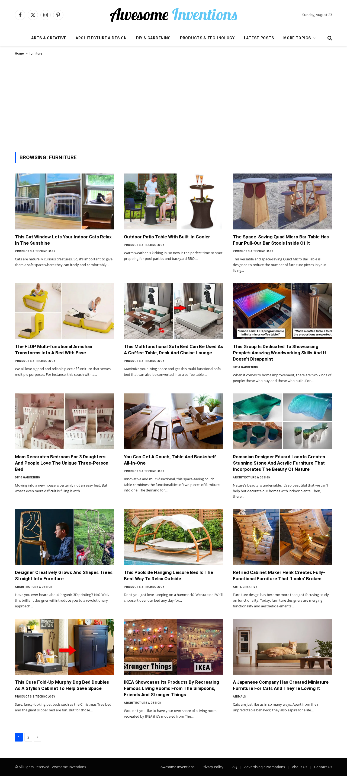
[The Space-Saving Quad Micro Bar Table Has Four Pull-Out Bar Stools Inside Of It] (282, 201)
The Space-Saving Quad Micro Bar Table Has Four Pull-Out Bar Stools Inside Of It (281, 240)
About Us (299, 766)
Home (19, 53)
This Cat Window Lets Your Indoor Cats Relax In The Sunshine (63, 240)
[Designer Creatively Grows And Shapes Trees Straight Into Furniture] (64, 537)
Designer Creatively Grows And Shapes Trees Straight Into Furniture (64, 575)
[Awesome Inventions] (173, 15)
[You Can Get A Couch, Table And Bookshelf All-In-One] (173, 421)
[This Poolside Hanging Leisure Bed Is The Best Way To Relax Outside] (173, 537)
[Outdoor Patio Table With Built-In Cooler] (173, 201)
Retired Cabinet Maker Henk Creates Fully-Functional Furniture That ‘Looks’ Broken (279, 575)
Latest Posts (259, 38)
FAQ (233, 766)
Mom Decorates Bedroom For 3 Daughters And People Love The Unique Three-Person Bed (61, 463)
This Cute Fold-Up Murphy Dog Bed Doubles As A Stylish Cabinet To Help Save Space (62, 685)
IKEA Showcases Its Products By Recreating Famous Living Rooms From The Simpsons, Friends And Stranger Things (171, 688)
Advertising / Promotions (264, 766)
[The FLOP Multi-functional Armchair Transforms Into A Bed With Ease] (64, 311)
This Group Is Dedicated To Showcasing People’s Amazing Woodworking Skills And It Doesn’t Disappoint (279, 353)
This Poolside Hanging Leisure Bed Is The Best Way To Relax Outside (168, 575)
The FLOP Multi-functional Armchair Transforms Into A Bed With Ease (54, 349)
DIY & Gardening (153, 38)
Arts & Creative (48, 38)
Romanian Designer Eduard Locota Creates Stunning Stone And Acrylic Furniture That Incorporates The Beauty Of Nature (279, 463)
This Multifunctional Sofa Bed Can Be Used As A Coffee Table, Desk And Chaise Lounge (173, 349)
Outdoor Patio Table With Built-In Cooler (167, 236)
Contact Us (323, 766)
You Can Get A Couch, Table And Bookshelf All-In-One (170, 460)
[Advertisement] (173, 103)
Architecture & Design (101, 38)
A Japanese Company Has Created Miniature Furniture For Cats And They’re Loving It (281, 685)
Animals (239, 696)
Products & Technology (207, 38)
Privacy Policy (212, 766)
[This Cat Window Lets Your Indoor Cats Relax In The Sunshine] (64, 201)
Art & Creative (245, 586)
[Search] (329, 38)
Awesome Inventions (177, 766)
